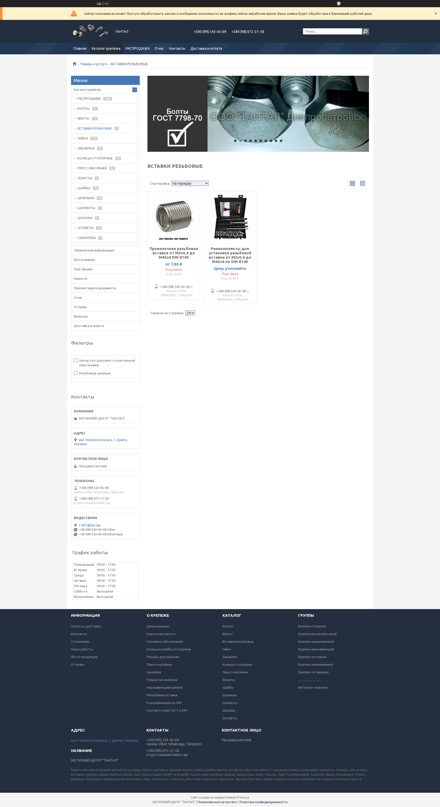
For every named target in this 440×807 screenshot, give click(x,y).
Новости (80, 278)
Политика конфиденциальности (263, 802)
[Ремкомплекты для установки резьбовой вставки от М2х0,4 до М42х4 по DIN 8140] (230, 216)
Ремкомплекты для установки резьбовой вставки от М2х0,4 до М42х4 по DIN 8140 (230, 255)
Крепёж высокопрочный (317, 634)
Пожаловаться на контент (217, 802)
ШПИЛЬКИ (86, 198)
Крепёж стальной (312, 626)
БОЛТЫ (84, 108)
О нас (159, 48)
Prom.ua (243, 797)
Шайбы (228, 687)
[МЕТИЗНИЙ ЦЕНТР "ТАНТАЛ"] (90, 31)
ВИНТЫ (83, 118)
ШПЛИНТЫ (86, 208)
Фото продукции (84, 657)
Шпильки (230, 695)
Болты (228, 626)
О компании (80, 641)
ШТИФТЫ (85, 228)
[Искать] (365, 31)
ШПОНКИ (85, 218)
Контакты (177, 48)
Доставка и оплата (206, 48)
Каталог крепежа (106, 48)
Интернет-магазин (312, 687)
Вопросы (81, 316)
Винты (228, 634)
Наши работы (82, 649)
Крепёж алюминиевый (315, 664)
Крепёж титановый (313, 672)
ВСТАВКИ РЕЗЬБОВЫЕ (95, 128)
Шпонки (229, 710)
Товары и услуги (93, 64)
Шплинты (230, 702)
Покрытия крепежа (162, 680)
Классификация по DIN (164, 702)
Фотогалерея (84, 259)
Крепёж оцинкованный (316, 641)
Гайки (227, 649)
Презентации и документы (95, 288)
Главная (80, 48)
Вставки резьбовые (238, 641)
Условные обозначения (165, 641)
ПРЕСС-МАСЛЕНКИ (92, 168)
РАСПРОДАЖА (138, 48)
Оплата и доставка (86, 626)
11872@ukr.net (90, 525)
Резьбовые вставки (162, 695)
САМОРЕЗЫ (87, 237)
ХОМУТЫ (85, 178)
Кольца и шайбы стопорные (169, 649)
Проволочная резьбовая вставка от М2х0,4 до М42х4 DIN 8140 (174, 252)
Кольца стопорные (237, 664)
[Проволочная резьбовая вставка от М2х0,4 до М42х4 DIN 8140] (174, 216)
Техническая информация (94, 250)
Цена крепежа (158, 626)
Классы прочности (161, 634)
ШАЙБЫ (84, 188)
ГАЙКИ (83, 138)
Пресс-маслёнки (159, 664)
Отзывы (80, 307)
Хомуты (229, 680)
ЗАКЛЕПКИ (86, 148)
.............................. (309, 680)
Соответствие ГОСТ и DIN (167, 710)
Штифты (230, 718)
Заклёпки (154, 672)
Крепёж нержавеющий (316, 649)
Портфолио (83, 269)
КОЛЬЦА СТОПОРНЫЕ (95, 158)
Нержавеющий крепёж (165, 687)
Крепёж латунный (312, 657)
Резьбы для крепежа (163, 657)
